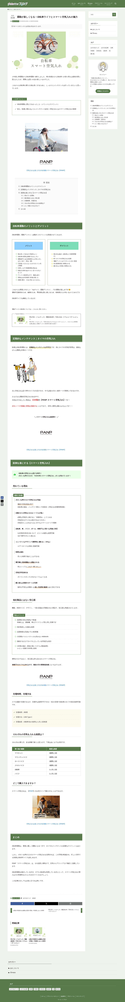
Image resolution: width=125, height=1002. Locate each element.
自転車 (34, 898)
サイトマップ (80, 996)
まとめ (23, 209)
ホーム (43, 996)
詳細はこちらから (102, 91)
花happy (94, 33)
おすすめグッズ (27, 898)
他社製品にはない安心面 (32, 198)
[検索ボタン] (115, 3)
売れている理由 (29, 195)
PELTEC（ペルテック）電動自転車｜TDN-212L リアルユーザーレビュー (53, 318)
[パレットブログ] (18, 3)
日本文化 (98, 50)
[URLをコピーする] (70, 903)
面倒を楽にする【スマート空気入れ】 (34, 193)
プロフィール (70, 996)
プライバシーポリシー (53, 996)
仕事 (112, 47)
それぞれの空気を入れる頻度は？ (34, 203)
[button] (22, 903)
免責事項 (63, 996)
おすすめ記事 (104, 47)
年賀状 (92, 50)
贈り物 (92, 53)
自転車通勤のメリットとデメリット (33, 186)
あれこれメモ (16, 21)
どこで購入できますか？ (32, 206)
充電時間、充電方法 (30, 200)
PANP (31, 791)
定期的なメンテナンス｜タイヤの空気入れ (36, 189)
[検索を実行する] (114, 14)
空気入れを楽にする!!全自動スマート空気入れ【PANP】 (46, 170)
